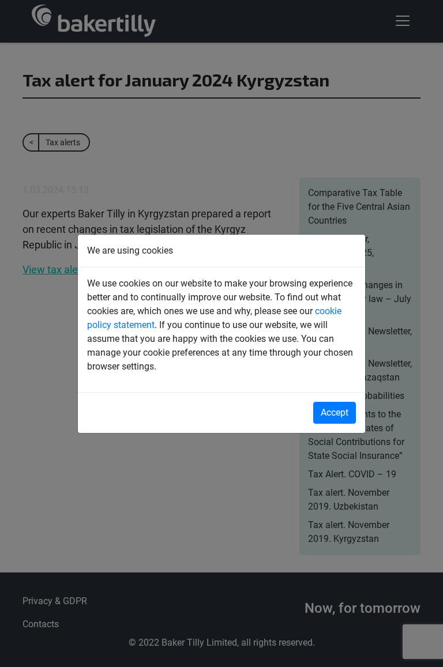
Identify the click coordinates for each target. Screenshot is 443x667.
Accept (334, 412)
